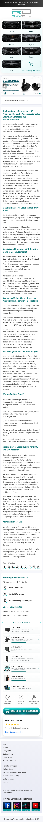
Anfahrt (6, 747)
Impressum (7, 757)
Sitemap (6, 782)
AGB (4, 744)
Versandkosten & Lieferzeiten (14, 772)
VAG (29, 460)
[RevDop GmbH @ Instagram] (16, 806)
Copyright (7, 750)
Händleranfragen (10, 766)
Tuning (16, 506)
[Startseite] (21, 13)
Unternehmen (8, 779)
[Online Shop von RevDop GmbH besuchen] (21, 85)
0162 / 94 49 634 (16, 587)
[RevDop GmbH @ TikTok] (26, 806)
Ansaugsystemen (19, 141)
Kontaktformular (16, 594)
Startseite (22, 101)
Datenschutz (8, 754)
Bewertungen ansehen (14, 732)
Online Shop (28, 310)
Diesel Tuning (8, 457)
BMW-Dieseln (11, 474)
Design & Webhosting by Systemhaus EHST (21, 819)
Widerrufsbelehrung (11, 775)
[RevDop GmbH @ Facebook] (7, 806)
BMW (22, 460)
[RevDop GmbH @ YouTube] (35, 806)
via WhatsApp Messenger (20, 600)
